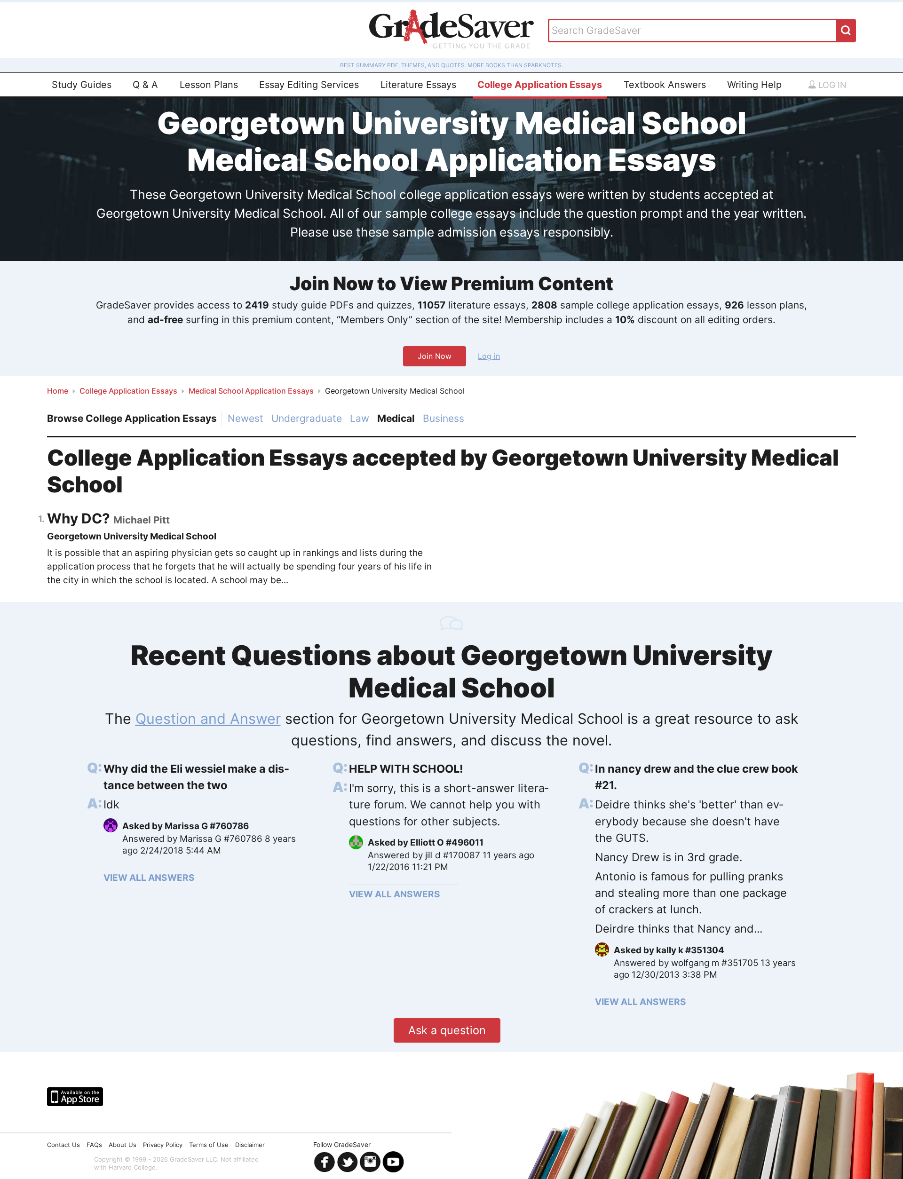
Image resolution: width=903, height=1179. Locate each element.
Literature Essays (418, 84)
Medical (396, 418)
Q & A (145, 84)
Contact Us (63, 1144)
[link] (205, 776)
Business (443, 418)
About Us (122, 1144)
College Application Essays (539, 84)
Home (57, 391)
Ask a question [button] (447, 1030)
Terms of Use (209, 1144)
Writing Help (754, 84)
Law (359, 418)
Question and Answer (208, 718)
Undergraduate (306, 418)
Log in (831, 85)
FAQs (94, 1144)
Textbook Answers (665, 84)
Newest (245, 418)
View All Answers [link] (149, 877)
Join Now (435, 356)
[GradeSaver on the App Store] (75, 1096)
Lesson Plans (209, 84)
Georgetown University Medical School (131, 536)
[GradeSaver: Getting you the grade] (451, 30)
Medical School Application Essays (251, 391)
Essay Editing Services (309, 84)
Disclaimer (250, 1144)
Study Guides (81, 84)
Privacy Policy (162, 1144)
